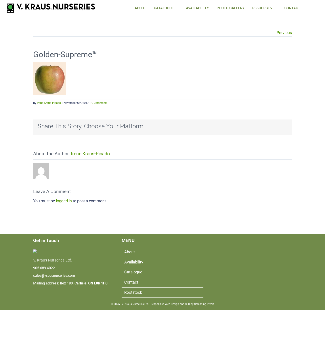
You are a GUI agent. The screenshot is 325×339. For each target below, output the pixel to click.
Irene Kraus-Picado (49, 102)
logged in (64, 201)
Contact (131, 282)
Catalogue (133, 272)
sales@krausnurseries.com (54, 275)
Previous (284, 32)
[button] (309, 8)
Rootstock (133, 292)
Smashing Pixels (204, 304)
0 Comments (99, 102)
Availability (133, 262)
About (129, 252)
